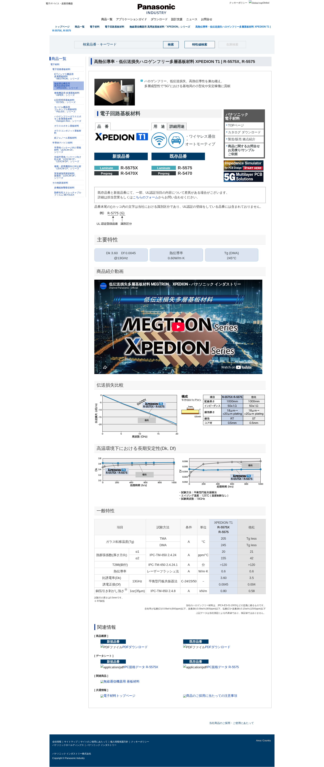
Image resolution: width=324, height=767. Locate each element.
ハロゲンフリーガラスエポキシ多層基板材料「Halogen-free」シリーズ (67, 118)
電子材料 (95, 26)
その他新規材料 (60, 182)
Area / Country (263, 740)
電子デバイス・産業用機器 (59, 3)
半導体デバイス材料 (62, 142)
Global (265, 2)
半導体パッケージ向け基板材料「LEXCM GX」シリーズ (67, 149)
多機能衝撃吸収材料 (64, 187)
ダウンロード (159, 19)
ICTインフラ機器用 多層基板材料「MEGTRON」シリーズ (66, 76)
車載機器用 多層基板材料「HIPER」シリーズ (67, 94)
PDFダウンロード (135, 647)
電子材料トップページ (119, 696)
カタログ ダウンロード (244, 132)
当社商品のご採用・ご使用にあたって (231, 722)
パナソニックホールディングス (68, 745)
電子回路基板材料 (114, 26)
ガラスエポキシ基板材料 (66, 126)
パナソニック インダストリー (101, 745)
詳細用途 (177, 126)
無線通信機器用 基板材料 (122, 681)
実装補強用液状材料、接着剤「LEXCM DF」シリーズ (65, 175)
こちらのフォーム (145, 197)
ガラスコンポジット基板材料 (67, 131)
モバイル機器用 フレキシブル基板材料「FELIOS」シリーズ (65, 109)
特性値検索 (199, 44)
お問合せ (206, 19)
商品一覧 (106, 19)
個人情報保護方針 (119, 741)
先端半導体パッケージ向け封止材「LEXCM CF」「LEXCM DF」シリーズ (67, 159)
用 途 (159, 126)
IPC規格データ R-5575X (141, 667)
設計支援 (176, 19)
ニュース (191, 19)
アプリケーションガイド (131, 19)
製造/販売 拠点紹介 (241, 139)
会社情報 (56, 741)
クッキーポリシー (238, 2)
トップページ (62, 26)
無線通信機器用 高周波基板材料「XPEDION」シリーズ (160, 26)
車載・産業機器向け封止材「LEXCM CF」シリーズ (67, 167)
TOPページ (236, 125)
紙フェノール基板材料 (65, 138)
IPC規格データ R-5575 (222, 667)
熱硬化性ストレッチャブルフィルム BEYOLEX (67, 193)
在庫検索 (232, 44)
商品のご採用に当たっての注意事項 (211, 696)
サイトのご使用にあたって (93, 741)
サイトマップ (71, 741)
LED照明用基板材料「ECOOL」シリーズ (65, 101)
